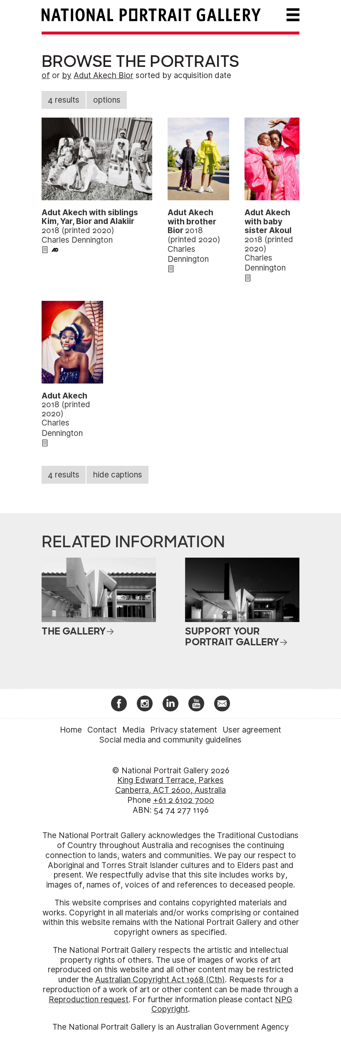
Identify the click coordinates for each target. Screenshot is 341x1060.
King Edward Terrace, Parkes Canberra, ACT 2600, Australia (170, 785)
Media (133, 730)
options (107, 100)
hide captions (117, 475)
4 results (63, 100)
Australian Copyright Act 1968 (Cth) (160, 979)
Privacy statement (183, 730)
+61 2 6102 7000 (183, 800)
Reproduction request (88, 999)
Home (71, 730)
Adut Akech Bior (103, 75)
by (67, 75)
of (46, 75)
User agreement (251, 730)
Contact (102, 730)
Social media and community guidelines (170, 740)
